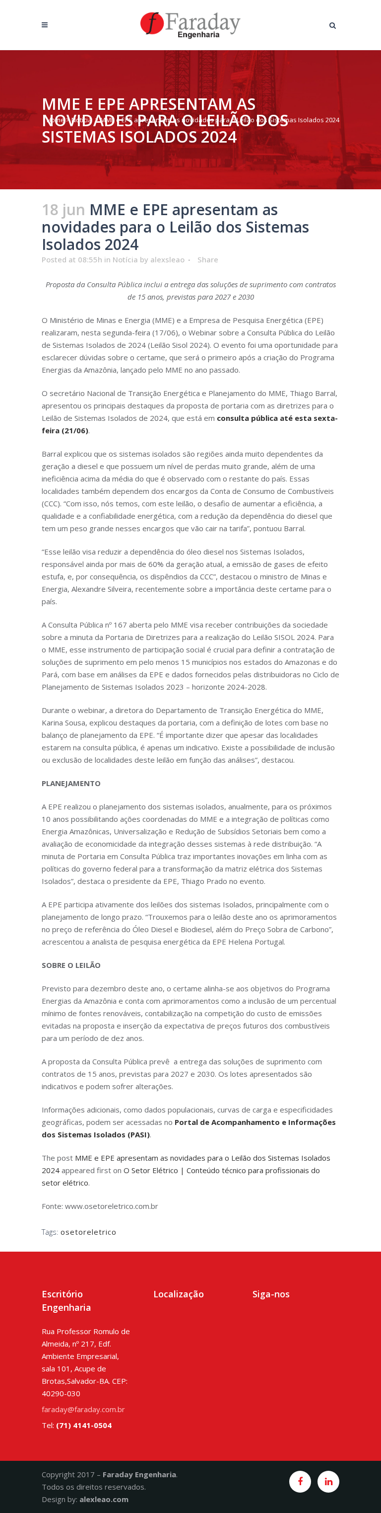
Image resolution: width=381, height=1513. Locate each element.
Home (55, 119)
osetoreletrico (89, 1232)
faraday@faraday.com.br (83, 1409)
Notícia (81, 119)
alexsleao (167, 259)
